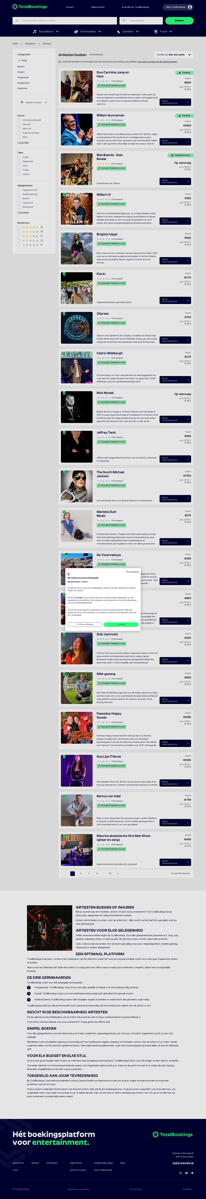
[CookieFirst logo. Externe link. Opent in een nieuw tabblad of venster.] (69, 574)
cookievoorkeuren (117, 610)
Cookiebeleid (76, 615)
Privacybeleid (132, 572)
